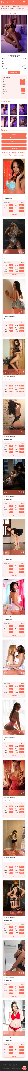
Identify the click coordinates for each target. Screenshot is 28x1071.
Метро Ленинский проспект (7, 8)
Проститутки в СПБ (8, 2)
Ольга (5, 552)
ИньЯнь (6, 672)
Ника (5, 191)
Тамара (5, 612)
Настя (5, 973)
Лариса (5, 311)
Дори (5, 853)
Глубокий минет (14, 137)
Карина (5, 732)
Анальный (14, 134)
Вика (5, 1033)
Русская (24, 66)
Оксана (5, 492)
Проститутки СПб (5, 6)
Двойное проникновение (14, 144)
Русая (24, 65)
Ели (5, 913)
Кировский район (15, 6)
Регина (5, 432)
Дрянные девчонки (8, 792)
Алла (5, 251)
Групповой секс (14, 141)
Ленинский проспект (15, 55)
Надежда (6, 372)
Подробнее (14, 214)
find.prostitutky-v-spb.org (8, 1067)
